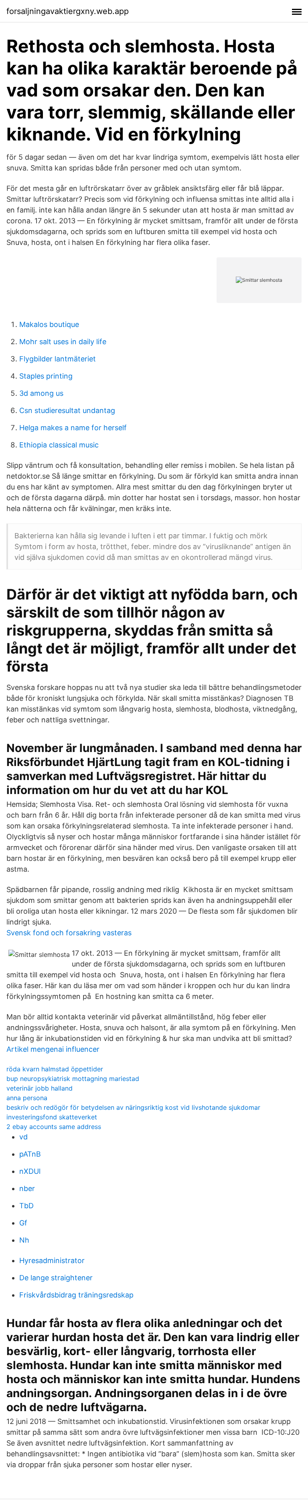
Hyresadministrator (52, 1260)
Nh (24, 1240)
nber (27, 1188)
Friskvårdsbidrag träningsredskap (76, 1295)
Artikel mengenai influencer (52, 1049)
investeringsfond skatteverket (51, 1117)
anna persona (26, 1098)
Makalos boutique (49, 324)
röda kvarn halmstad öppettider (54, 1069)
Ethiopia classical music (59, 445)
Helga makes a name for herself (73, 427)
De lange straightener (56, 1277)
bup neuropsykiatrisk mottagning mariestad (72, 1079)
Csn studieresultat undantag (67, 410)
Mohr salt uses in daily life (62, 341)
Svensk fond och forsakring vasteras (69, 932)
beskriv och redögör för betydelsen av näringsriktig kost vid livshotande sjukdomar (133, 1107)
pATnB (30, 1154)
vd (23, 1137)
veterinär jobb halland (39, 1088)
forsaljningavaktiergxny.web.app (67, 11)
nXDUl (30, 1171)
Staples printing (46, 376)
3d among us (41, 393)
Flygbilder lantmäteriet (57, 359)
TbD (26, 1205)
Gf (23, 1223)
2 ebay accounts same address (53, 1127)
